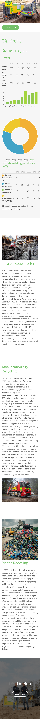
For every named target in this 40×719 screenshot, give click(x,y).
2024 (26, 160)
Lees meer (9, 27)
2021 (8, 160)
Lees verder (20, 693)
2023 (20, 160)
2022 (14, 160)
